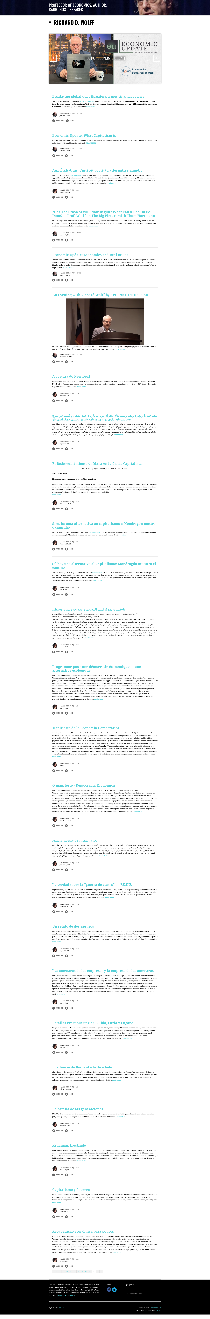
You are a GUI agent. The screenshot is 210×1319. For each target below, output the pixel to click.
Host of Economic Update (105, 58)
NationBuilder (155, 1308)
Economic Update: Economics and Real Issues (90, 255)
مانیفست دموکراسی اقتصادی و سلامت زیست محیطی (89, 609)
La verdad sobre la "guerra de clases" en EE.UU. (92, 885)
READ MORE (120, 349)
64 (82, 1272)
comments (58, 120)
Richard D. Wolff (74, 22)
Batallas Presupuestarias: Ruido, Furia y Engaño (92, 1023)
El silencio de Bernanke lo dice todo (82, 1067)
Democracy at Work (66, 1295)
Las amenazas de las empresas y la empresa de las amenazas (103, 971)
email (61, 1308)
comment (58, 197)
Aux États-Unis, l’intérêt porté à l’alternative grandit (97, 170)
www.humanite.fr (76, 175)
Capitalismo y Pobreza (71, 1190)
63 (78, 1272)
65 (86, 1272)
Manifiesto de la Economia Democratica (85, 728)
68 (97, 1272)
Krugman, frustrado (69, 1145)
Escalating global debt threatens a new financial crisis (98, 96)
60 (67, 1272)
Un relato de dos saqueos (73, 926)
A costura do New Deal (71, 376)
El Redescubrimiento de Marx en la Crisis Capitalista (97, 464)
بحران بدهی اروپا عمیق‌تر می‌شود (74, 840)
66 (90, 1272)
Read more (90, 107)
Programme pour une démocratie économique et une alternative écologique (96, 668)
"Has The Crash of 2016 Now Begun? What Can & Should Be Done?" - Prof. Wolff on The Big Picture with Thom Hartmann (103, 214)
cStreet (158, 1310)
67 (93, 1272)
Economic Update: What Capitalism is (84, 135)
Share (72, 120)
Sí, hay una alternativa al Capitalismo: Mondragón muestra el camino (104, 566)
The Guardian (94, 532)
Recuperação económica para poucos (83, 1231)
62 (74, 1272)
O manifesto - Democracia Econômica (83, 785)
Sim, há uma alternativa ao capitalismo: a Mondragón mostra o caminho (104, 525)
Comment (59, 155)
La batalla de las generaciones (77, 1109)
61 (71, 1272)
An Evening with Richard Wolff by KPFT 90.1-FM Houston (100, 295)
